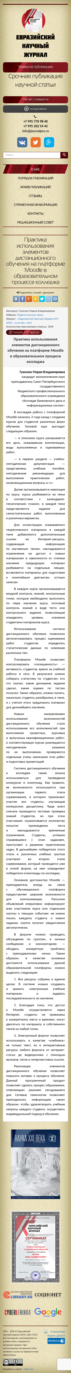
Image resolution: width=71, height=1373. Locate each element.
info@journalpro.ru (35, 131)
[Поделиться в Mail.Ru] (55, 299)
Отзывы (35, 196)
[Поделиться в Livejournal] (48, 299)
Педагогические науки (30, 315)
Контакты (35, 213)
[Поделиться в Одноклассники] (35, 299)
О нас (35, 169)
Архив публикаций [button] (35, 187)
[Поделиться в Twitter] (42, 299)
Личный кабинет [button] (38, 109)
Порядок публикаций (35, 178)
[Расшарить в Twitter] (36, 143)
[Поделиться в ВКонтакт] (16, 299)
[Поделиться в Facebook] (22, 299)
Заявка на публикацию (35, 67)
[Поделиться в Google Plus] (29, 299)
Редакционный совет (35, 222)
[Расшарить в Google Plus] (49, 143)
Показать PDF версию (25, 332)
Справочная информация (35, 205)
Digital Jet (28, 1369)
